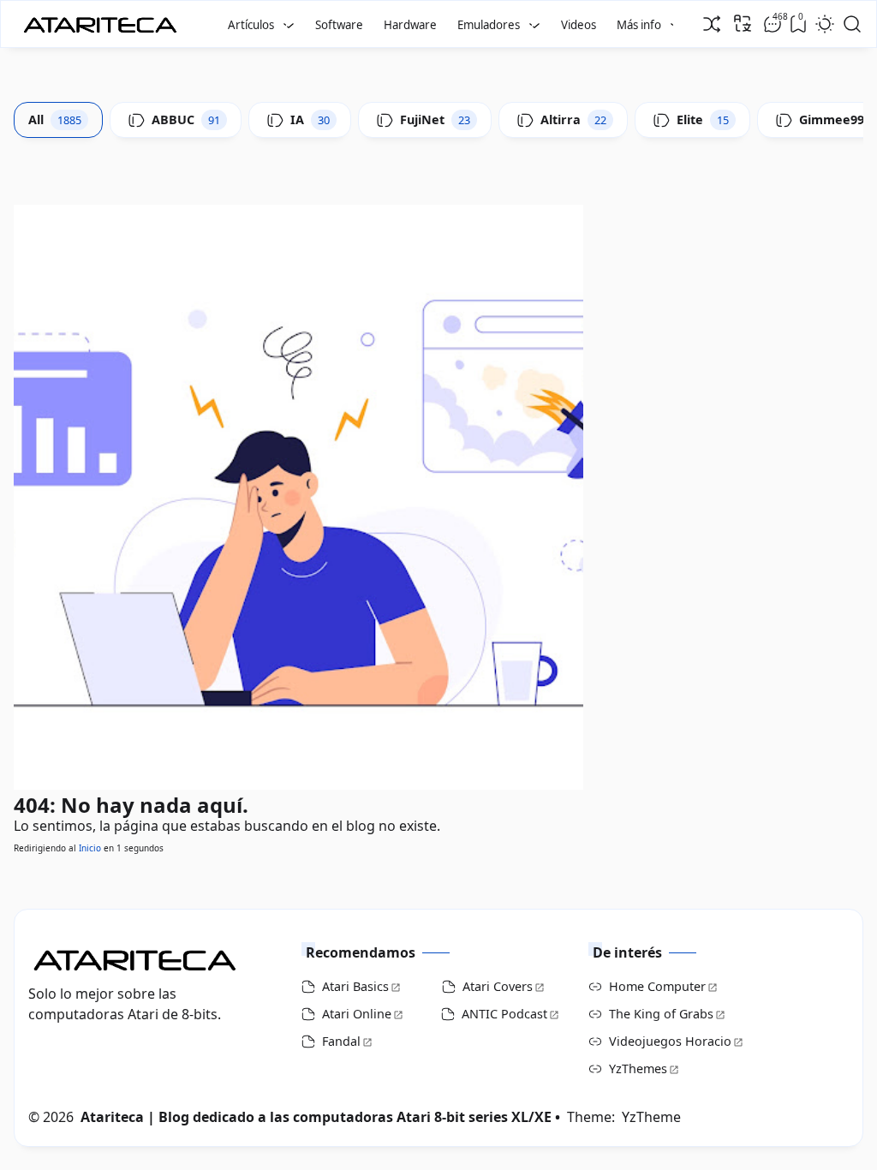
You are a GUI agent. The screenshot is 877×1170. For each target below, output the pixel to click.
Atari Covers (497, 986)
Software (339, 25)
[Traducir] (742, 23)
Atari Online (356, 1014)
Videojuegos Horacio (670, 1041)
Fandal (341, 1041)
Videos (578, 25)
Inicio (90, 848)
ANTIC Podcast (504, 1014)
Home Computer (657, 986)
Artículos (251, 25)
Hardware (410, 25)
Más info (639, 25)
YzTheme (651, 1116)
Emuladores (488, 25)
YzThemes (638, 1068)
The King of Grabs (661, 1014)
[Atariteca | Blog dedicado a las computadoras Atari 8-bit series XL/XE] (104, 19)
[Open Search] (852, 24)
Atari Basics (355, 986)
